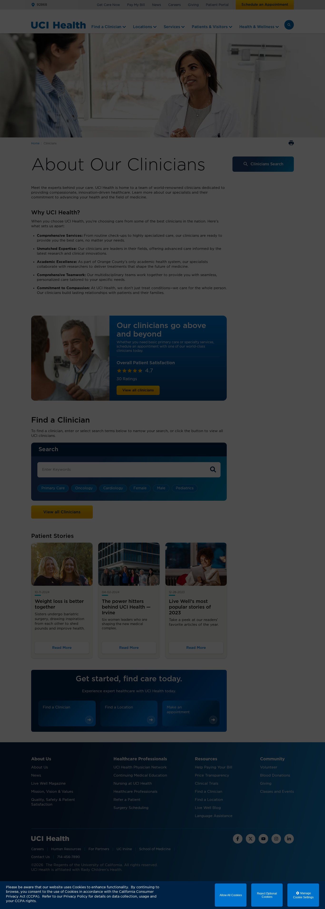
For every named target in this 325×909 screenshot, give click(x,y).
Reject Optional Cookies (267, 895)
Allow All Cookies (231, 895)
